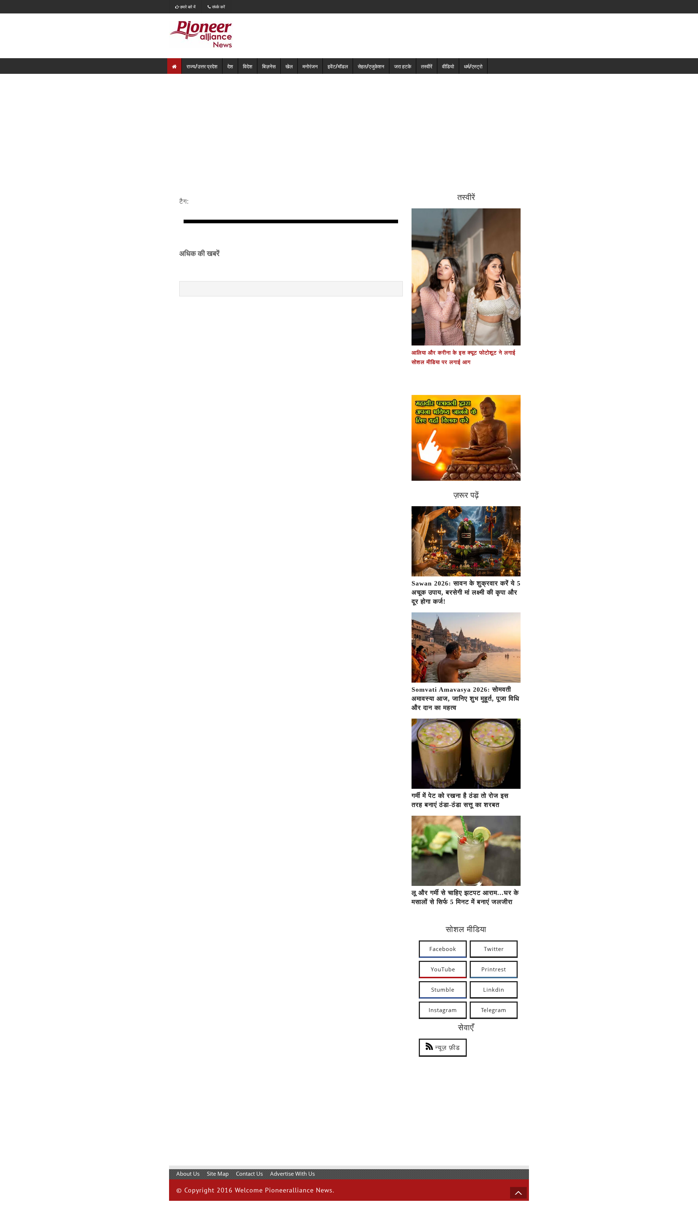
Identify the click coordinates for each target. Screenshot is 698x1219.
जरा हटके (402, 66)
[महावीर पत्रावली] (466, 478)
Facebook (442, 948)
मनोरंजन (310, 66)
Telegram (493, 1010)
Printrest (493, 969)
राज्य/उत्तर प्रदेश (201, 66)
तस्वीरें (426, 66)
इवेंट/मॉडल (338, 66)
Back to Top (518, 1193)
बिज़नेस (269, 66)
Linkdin (493, 989)
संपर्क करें (218, 6)
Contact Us (249, 1173)
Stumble (442, 989)
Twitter (494, 948)
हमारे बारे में (187, 6)
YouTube (443, 969)
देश (230, 66)
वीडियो (448, 66)
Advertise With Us (292, 1173)
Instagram (443, 1010)
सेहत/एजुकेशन (371, 66)
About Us (188, 1173)
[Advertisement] (349, 128)
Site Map (218, 1173)
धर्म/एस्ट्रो (473, 66)
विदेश (247, 66)
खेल (289, 66)
